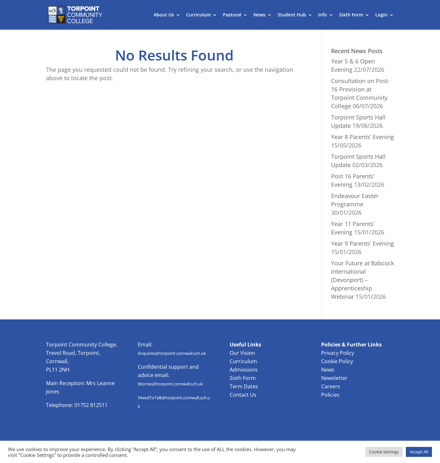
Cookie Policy (337, 361)
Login (381, 15)
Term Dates (244, 386)
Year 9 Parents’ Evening (362, 243)
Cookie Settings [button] (384, 452)
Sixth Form (351, 15)
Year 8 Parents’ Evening (362, 137)
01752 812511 (91, 405)
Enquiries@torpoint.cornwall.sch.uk (172, 353)
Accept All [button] (419, 452)
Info (322, 15)
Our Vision (242, 352)
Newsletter (334, 378)
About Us (164, 15)
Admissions (244, 369)
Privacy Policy (337, 352)
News (259, 15)
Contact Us (243, 394)
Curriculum (198, 15)
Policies (330, 394)
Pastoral (232, 15)
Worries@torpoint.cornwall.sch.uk (170, 384)
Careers (330, 386)
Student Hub (292, 15)
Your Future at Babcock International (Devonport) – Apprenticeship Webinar (362, 279)
